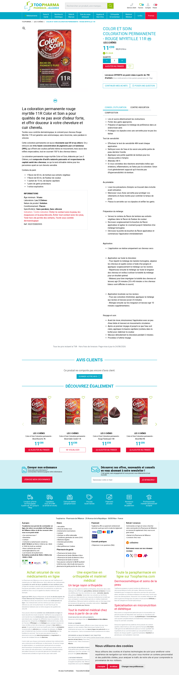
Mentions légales (63, 540)
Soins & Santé (46, 15)
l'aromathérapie (151, 616)
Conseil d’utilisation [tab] (115, 107)
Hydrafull (149, 633)
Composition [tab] (111, 113)
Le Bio (140, 16)
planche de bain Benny (75, 639)
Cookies (60, 544)
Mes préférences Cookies (66, 546)
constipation (60, 627)
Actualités (61, 526)
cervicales (100, 593)
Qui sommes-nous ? (30, 535)
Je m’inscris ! (148, 480)
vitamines (45, 637)
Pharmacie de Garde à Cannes (67, 560)
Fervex (60, 629)
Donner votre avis (88, 376)
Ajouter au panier (114, 66)
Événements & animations (66, 531)
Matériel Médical (129, 15)
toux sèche (56, 625)
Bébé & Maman (71, 15)
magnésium (55, 635)
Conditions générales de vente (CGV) (70, 537)
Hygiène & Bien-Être (100, 15)
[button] (156, 424)
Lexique (60, 533)
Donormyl (53, 631)
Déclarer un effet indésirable (67, 535)
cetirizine (35, 629)
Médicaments (31, 16)
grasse (24, 627)
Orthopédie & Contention (115, 15)
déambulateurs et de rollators (98, 619)
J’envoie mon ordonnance (37, 479)
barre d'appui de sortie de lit (96, 629)
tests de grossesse (43, 635)
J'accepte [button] (101, 666)
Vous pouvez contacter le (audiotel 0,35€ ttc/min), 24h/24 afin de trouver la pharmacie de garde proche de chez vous (71, 564)
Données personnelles (65, 542)
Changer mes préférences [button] (132, 666)
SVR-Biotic (152, 598)
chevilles (79, 595)
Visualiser (73, 450)
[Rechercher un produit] (110, 6)
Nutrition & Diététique (59, 15)
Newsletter (26, 537)
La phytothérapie (140, 616)
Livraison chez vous (134, 537)
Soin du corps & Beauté (85, 15)
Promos (151, 16)
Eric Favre (150, 627)
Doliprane (43, 621)
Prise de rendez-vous (64, 529)
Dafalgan (44, 623)
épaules (106, 593)
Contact (25, 540)
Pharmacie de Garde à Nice (66, 553)
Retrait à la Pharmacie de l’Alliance (139, 535)
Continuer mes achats (116, 86)
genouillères (88, 591)
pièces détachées (81, 653)
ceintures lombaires (98, 591)
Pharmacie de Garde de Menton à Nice (70, 557)
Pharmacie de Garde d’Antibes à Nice (70, 555)
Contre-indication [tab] (139, 107)
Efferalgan (33, 623)
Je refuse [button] (113, 666)
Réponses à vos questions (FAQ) (103, 545)
